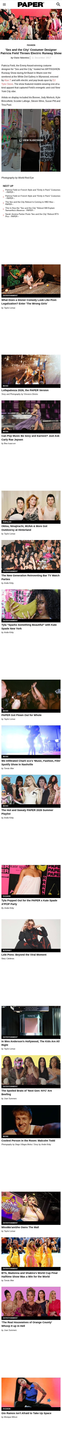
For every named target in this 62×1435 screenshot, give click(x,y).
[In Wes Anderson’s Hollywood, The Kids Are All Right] (31, 1020)
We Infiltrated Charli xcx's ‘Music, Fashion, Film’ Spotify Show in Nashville (31, 762)
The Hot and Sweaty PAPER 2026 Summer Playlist (27, 812)
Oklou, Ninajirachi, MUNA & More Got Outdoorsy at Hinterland (24, 528)
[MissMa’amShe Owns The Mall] (31, 1206)
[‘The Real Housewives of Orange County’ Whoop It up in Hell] (31, 1301)
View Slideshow (32, 140)
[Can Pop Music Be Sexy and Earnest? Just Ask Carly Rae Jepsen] (31, 415)
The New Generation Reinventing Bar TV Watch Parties (30, 577)
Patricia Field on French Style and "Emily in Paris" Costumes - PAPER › (32, 191)
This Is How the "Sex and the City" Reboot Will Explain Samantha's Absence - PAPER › (30, 209)
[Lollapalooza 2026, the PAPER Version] (31, 369)
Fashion (31, 45)
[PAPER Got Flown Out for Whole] (31, 694)
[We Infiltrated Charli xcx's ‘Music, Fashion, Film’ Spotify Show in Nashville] (31, 740)
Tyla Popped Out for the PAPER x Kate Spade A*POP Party (29, 902)
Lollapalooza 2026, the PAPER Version (25, 390)
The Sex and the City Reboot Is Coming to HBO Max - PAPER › (30, 203)
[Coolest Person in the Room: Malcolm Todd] (31, 1120)
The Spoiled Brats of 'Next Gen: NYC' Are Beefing (26, 1092)
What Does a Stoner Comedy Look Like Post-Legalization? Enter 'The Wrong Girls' (29, 302)
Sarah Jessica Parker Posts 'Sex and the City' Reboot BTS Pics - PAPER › (32, 215)
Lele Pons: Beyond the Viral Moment (23, 954)
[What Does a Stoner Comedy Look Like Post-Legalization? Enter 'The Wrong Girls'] (31, 279)
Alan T (7, 80)
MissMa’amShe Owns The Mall (20, 1227)
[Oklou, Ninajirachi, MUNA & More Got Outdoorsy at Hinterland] (31, 505)
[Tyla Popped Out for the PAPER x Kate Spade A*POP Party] (31, 880)
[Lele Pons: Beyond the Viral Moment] (31, 934)
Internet (7, 951)
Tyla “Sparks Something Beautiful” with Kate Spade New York (29, 626)
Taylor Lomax (9, 308)
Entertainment (10, 296)
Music (6, 386)
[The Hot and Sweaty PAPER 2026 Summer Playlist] (31, 789)
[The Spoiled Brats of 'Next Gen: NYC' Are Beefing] (31, 1070)
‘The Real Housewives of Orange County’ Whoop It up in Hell (26, 1324)
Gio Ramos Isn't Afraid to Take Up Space (26, 1413)
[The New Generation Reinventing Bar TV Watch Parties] (31, 555)
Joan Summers (10, 1098)
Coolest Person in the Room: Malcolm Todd (28, 1140)
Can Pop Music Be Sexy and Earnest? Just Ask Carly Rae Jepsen (30, 437)
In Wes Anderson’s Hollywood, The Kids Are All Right (30, 1043)
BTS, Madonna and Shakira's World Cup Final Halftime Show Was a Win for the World (29, 1275)
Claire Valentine (21, 58)
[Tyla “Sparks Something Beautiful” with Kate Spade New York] (31, 604)
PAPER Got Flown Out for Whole (21, 715)
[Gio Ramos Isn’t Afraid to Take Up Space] (31, 1392)
